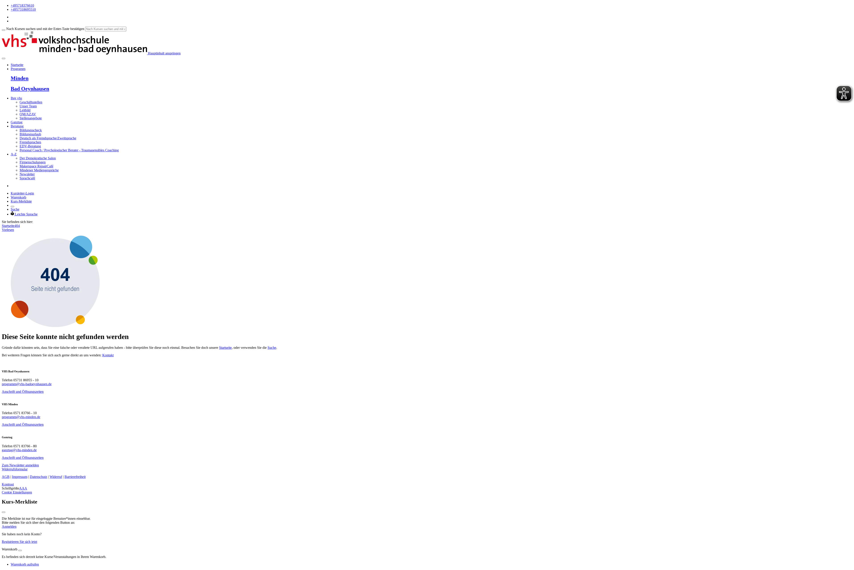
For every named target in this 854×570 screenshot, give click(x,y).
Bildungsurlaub (30, 134)
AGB (6, 477)
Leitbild (25, 110)
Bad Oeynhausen (30, 89)
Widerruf (56, 477)
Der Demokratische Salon (38, 158)
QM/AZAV (28, 114)
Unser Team (28, 106)
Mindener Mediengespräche (39, 170)
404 (17, 226)
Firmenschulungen (33, 162)
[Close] (20, 550)
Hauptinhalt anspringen (164, 53)
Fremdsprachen (30, 142)
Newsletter (27, 174)
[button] (20, 465)
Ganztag (16, 122)
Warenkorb (18, 197)
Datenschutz (38, 477)
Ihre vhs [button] (16, 98)
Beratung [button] (17, 126)
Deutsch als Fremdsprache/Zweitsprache (48, 138)
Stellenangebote (31, 118)
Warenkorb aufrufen (25, 564)
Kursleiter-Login (22, 193)
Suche (15, 209)
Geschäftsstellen (31, 102)
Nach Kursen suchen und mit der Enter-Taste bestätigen (45, 29)
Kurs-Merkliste (21, 201)
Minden (19, 78)
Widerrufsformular (15, 469)
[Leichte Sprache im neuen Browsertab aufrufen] (13, 214)
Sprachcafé (27, 178)
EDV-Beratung (30, 146)
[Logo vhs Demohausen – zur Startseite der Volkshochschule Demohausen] (74, 53)
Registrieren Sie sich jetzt (19, 542)
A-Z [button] (14, 154)
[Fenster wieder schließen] (3, 512)
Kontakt (108, 355)
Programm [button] (18, 69)
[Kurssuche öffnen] (12, 206)
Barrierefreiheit (75, 477)
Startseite (17, 65)
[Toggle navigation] (3, 58)
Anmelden (9, 526)
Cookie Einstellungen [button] (17, 492)
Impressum (19, 477)
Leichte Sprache (26, 214)
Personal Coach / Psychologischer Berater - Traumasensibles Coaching (69, 150)
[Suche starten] (3, 30)
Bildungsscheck (31, 130)
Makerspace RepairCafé (36, 166)
